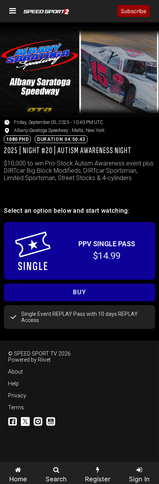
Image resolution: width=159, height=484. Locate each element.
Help (13, 384)
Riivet (44, 360)
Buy (79, 292)
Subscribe (133, 11)
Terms (16, 407)
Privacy (17, 395)
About (15, 372)
